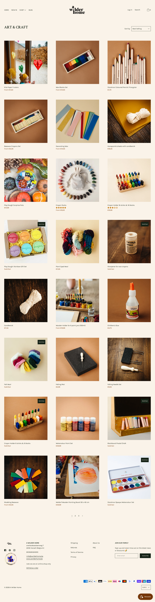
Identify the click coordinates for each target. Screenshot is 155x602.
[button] (61, 208)
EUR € (144, 587)
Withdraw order (32, 568)
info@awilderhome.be (34, 556)
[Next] (82, 516)
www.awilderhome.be (34, 559)
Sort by (127, 29)
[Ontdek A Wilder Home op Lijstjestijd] (11, 565)
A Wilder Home (15, 587)
